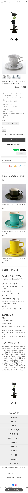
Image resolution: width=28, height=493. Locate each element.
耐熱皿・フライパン (14, 438)
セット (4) (14, 455)
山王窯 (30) (14, 417)
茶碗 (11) (14, 442)
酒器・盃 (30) (14, 434)
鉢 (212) (14, 425)
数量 (3, 127)
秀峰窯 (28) (14, 446)
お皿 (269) (14, 421)
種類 (3, 120)
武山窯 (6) (14, 459)
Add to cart (14, 139)
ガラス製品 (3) (14, 463)
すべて (4, 166)
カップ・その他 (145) (14, 430)
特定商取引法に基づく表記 (14, 478)
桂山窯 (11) (14, 451)
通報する (21, 153)
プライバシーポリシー (14, 474)
